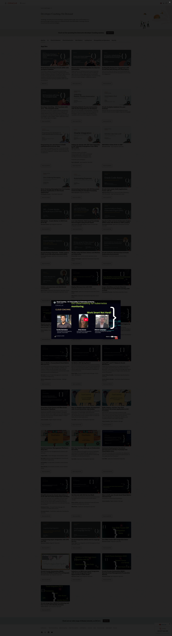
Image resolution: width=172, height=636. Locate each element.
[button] (170, 2)
